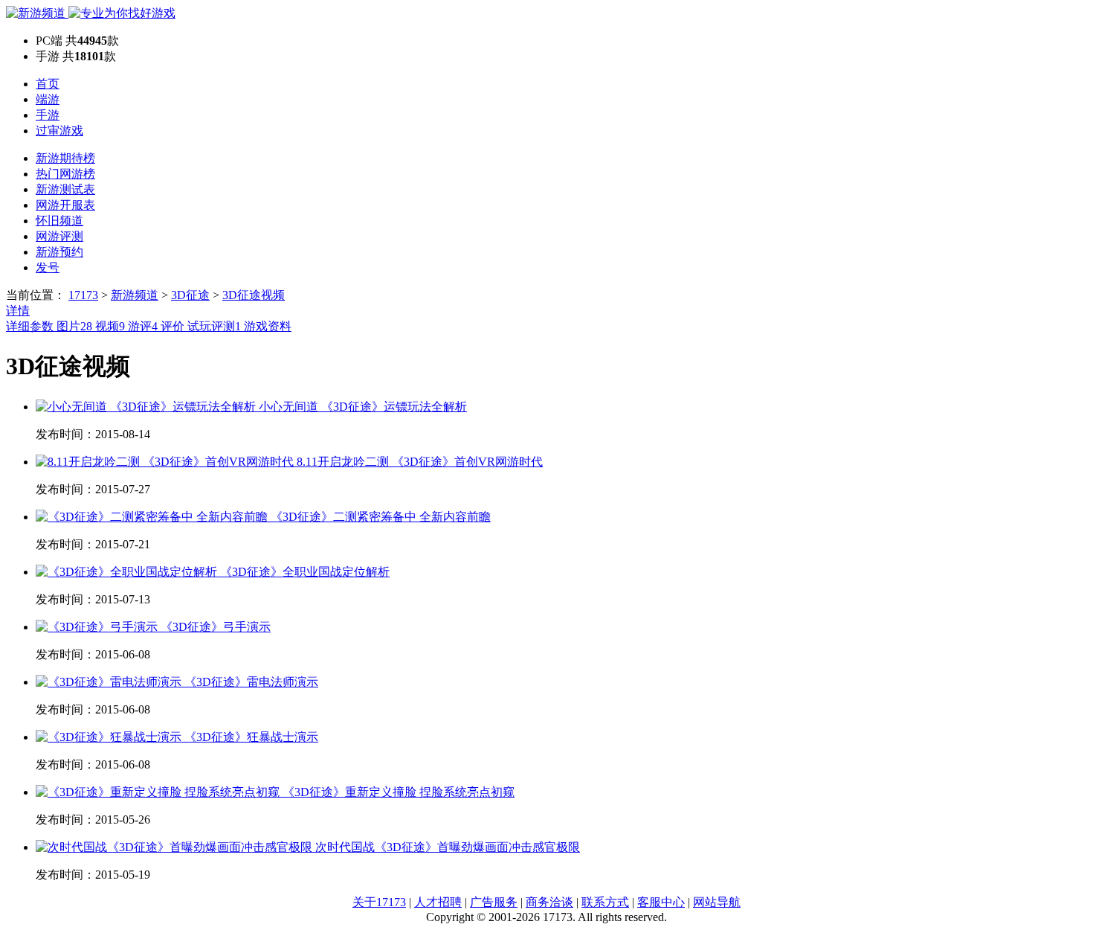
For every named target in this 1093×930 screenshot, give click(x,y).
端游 (47, 99)
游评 (143, 326)
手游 (47, 115)
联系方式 (605, 902)
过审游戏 (59, 130)
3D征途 (190, 295)
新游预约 (59, 252)
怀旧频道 (59, 220)
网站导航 (717, 902)
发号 (47, 267)
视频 (110, 326)
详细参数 (31, 326)
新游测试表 (65, 189)
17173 (83, 295)
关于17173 (379, 902)
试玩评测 (214, 326)
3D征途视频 (253, 295)
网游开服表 (65, 205)
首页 (47, 83)
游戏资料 (267, 326)
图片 (74, 326)
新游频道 (134, 295)
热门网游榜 (65, 173)
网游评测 (59, 236)
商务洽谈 (549, 902)
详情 (18, 310)
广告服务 (494, 902)
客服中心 (661, 902)
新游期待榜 (65, 158)
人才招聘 (438, 902)
